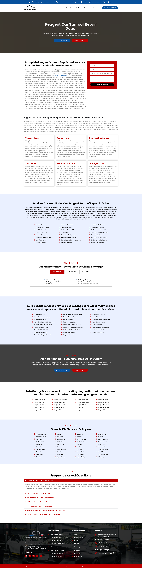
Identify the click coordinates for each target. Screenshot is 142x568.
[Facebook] (26, 556)
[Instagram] (30, 556)
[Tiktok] (41, 556)
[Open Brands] (72, 8)
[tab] (57, 272)
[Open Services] (63, 8)
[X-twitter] (37, 556)
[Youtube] (33, 556)
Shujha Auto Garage (61, 76)
